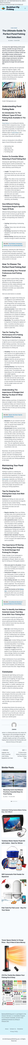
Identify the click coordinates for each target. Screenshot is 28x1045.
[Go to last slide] (4, 785)
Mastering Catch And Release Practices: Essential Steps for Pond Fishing (13, 792)
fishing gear (5, 479)
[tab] (11, 801)
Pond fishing (5, 123)
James (11, 40)
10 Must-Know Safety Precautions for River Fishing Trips (21, 754)
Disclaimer (20, 1029)
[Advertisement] (14, 19)
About (6, 1029)
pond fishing (15, 132)
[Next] (24, 785)
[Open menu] (25, 8)
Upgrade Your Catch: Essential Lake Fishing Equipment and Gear (7, 754)
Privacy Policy (14, 1031)
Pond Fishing (14, 27)
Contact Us (13, 1029)
